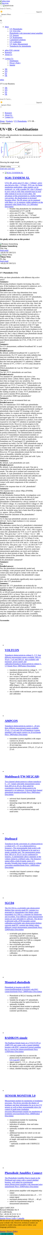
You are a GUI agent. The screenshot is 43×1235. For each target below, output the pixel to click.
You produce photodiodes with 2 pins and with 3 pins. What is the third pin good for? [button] (20, 457)
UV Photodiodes (16, 29)
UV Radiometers (16, 38)
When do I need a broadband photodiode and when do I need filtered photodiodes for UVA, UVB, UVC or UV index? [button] (21, 340)
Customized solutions (18, 40)
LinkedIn (20, 1218)
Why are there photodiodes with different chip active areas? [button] (20, 278)
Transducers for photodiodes (20, 46)
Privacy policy (11, 1218)
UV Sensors (14, 35)
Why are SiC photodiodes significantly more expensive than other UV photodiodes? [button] (20, 580)
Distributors (14, 61)
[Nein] (14, 1234)
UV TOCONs (26, 32)
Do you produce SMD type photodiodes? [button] (15, 396)
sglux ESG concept (12, 50)
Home (2, 121)
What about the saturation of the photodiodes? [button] (17, 514)
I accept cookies (6, 1234)
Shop (7, 27)
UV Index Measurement (19, 44)
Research (8, 52)
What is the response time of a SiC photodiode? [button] (18, 486)
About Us (8, 55)
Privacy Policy (15, 63)
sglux (2, 80)
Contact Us (9, 59)
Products (9, 121)
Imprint (12, 65)
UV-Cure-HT (15, 1060)
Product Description (28, 666)
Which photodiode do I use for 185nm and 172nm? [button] (19, 368)
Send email (4, 250)
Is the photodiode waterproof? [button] (11, 560)
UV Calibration (15, 42)
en (1, 20)
